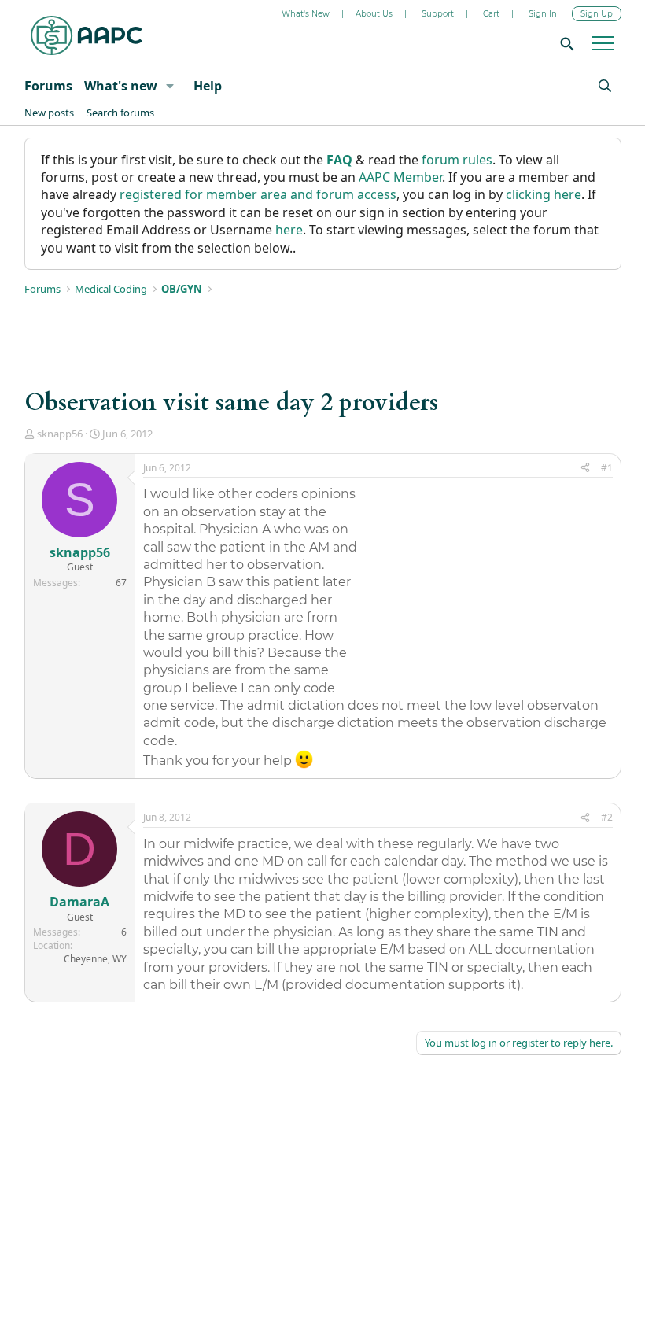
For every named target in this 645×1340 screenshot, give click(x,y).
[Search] (564, 43)
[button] (169, 86)
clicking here (543, 194)
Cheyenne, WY (95, 958)
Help (208, 85)
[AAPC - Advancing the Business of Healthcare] (86, 35)
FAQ (339, 159)
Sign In (543, 14)
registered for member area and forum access (258, 194)
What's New (306, 14)
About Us (374, 14)
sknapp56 (60, 433)
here (289, 229)
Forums (48, 85)
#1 (607, 467)
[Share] (585, 469)
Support (438, 14)
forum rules (457, 159)
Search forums (120, 112)
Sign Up (596, 14)
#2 (607, 817)
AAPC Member (400, 177)
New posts (49, 112)
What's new (120, 85)
